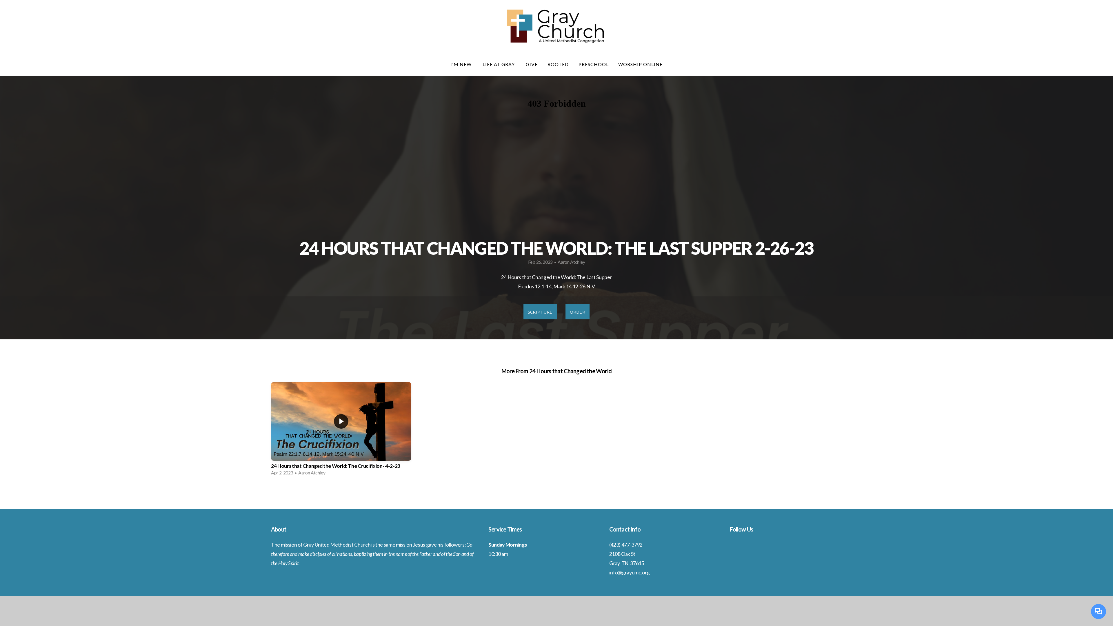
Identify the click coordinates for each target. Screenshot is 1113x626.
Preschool (594, 64)
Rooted (558, 64)
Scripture (540, 312)
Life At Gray (499, 64)
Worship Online (640, 64)
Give (532, 64)
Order (577, 312)
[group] (341, 430)
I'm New (461, 64)
